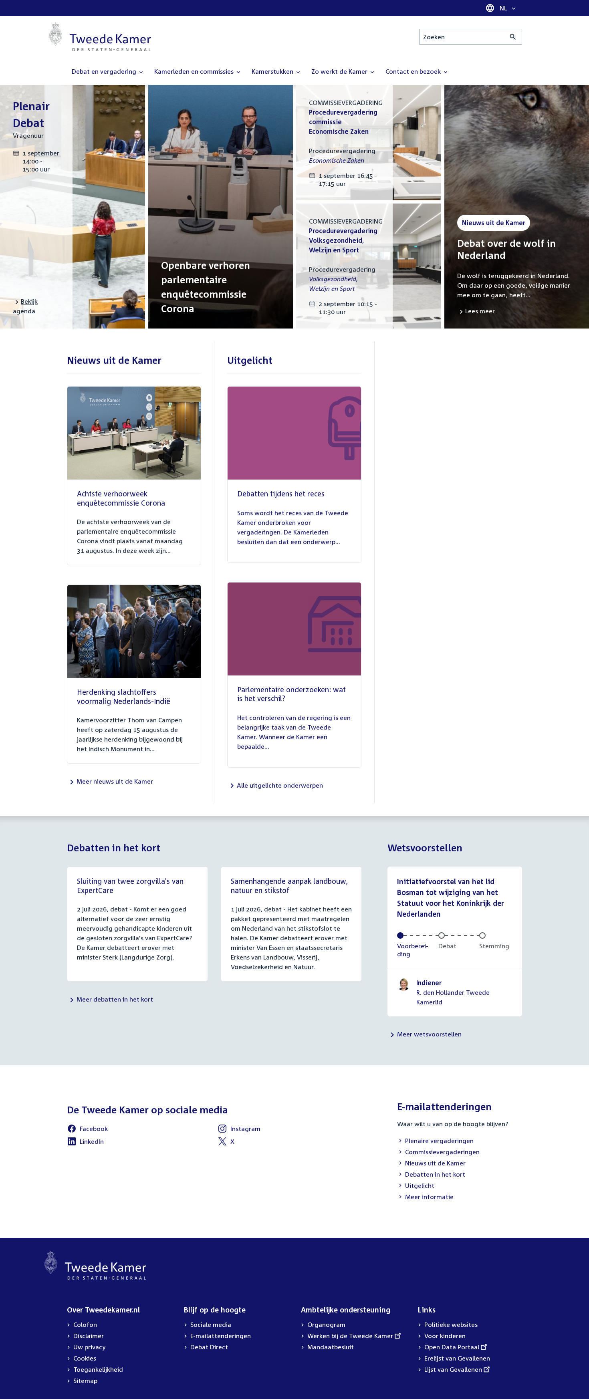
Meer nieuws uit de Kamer (115, 781)
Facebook (87, 1130)
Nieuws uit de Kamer (431, 1164)
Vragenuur (28, 135)
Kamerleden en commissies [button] (194, 71)
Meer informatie (429, 1197)
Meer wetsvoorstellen (429, 1034)
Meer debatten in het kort (115, 999)
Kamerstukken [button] (273, 71)
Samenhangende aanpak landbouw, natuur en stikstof (289, 886)
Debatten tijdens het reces (281, 493)
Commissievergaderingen (438, 1152)
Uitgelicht (415, 1186)
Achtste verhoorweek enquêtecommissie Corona (121, 498)
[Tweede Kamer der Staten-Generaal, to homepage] (100, 36)
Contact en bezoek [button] (413, 71)
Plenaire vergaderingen (435, 1141)
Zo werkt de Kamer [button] (340, 71)
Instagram (239, 1130)
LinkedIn (85, 1142)
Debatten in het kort (431, 1175)
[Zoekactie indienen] (513, 37)
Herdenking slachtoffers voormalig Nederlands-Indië (123, 696)
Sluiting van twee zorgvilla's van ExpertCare (130, 886)
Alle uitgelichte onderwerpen (280, 785)
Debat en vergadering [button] (105, 71)
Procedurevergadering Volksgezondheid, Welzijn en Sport (343, 240)
